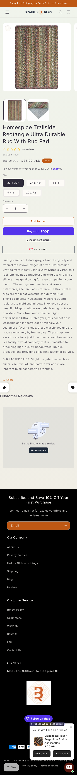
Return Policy (15, 609)
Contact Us (14, 650)
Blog (10, 579)
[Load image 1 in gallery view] (15, 110)
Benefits (12, 633)
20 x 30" (13, 182)
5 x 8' (13, 194)
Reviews (12, 587)
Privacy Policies (17, 555)
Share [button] (10, 379)
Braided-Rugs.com (23, 760)
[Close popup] (71, 727)
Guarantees (14, 617)
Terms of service (49, 765)
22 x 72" (31, 192)
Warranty (13, 625)
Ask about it (62, 753)
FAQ (9, 641)
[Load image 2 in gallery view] (38, 110)
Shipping (12, 571)
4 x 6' (56, 182)
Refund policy (65, 760)
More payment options (39, 239)
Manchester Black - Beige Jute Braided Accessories (56, 739)
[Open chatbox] (69, 768)
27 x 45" (36, 182)
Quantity (8, 201)
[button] (7, 12)
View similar (41, 753)
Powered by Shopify (44, 760)
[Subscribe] (66, 525)
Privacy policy (29, 765)
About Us (13, 546)
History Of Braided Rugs (22, 563)
